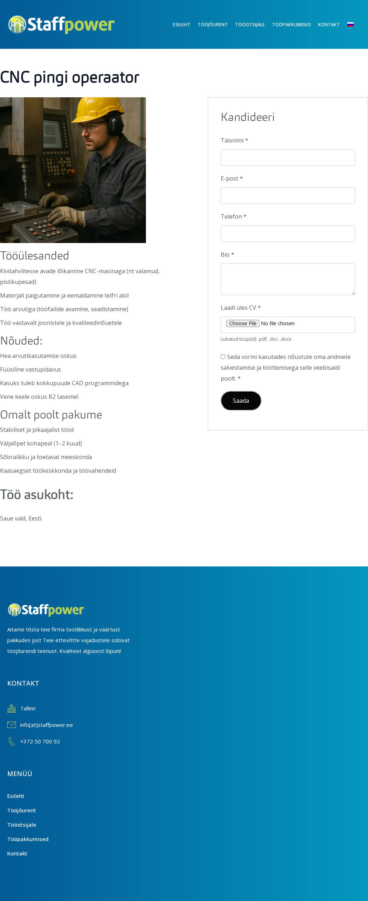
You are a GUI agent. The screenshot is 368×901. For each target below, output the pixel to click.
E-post (232, 178)
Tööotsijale (250, 24)
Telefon (234, 216)
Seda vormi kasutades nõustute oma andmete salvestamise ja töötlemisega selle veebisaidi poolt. (286, 367)
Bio (227, 254)
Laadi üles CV (241, 308)
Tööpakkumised (291, 24)
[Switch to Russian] (354, 24)
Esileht (181, 24)
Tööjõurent (213, 24)
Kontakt (329, 24)
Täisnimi (234, 140)
